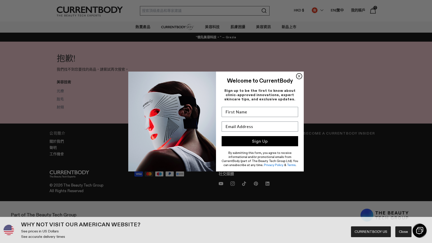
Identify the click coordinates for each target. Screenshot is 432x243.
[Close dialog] (299, 76)
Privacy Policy (274, 165)
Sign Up (260, 141)
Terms (291, 165)
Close (403, 232)
